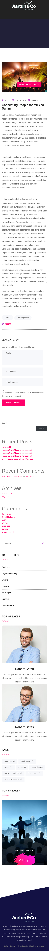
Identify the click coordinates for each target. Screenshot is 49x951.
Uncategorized (32, 84)
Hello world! (6, 447)
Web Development (13, 779)
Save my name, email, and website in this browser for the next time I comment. (23, 394)
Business (10, 761)
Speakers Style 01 (13, 773)
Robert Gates (24, 669)
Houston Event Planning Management (17, 450)
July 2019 (6, 497)
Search (5, 423)
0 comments (36, 100)
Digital (8, 767)
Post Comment (13, 403)
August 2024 (7, 494)
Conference (6, 514)
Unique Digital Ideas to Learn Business (17, 459)
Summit (22, 84)
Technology (34, 773)
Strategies (6, 526)
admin (7, 100)
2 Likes (7, 324)
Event (22, 767)
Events (4, 520)
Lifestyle (5, 523)
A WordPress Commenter (12, 476)
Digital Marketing (8, 517)
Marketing (37, 767)
